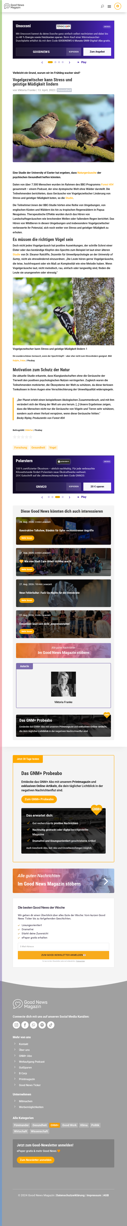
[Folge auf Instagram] (16, 1025)
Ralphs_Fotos (19, 360)
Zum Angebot (97, 51)
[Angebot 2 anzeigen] (55, 62)
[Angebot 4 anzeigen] (63, 62)
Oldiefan (29, 430)
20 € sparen (97, 486)
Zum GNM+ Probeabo (39, 799)
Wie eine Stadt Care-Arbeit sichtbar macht (47, 561)
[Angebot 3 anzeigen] (59, 62)
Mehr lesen (26, 538)
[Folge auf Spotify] (42, 1025)
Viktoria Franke (27, 90)
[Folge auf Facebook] (25, 1025)
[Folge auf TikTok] (50, 1025)
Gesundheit (64, 90)
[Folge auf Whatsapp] (33, 1025)
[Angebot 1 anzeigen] (50, 62)
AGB (106, 1195)
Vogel (52, 447)
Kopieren (74, 52)
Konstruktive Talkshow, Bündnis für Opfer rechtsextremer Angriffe (56, 530)
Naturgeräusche (87, 172)
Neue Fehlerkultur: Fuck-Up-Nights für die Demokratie (49, 592)
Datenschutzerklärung (70, 1195)
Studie (69, 198)
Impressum (94, 1195)
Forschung (20, 447)
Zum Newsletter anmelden (35, 1160)
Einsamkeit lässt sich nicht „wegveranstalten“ (44, 623)
